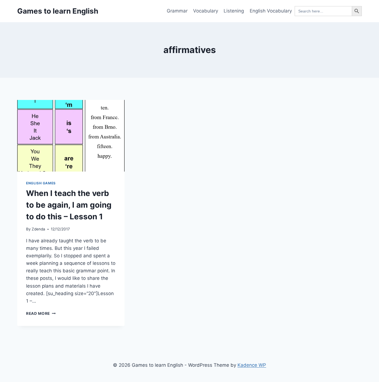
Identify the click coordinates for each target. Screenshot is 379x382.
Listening (234, 11)
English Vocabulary (271, 11)
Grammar (177, 11)
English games (41, 183)
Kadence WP (251, 365)
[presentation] (71, 136)
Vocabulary (205, 11)
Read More (41, 313)
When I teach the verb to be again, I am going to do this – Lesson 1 (69, 205)
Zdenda (38, 229)
